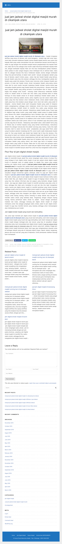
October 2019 (8, 426)
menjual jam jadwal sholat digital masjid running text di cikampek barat (43, 257)
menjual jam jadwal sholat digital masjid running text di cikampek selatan (16, 289)
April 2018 (7, 486)
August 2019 (8, 433)
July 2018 (7, 476)
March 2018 (8, 490)
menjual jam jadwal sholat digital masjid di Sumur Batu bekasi (21, 406)
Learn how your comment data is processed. (42, 383)
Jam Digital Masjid (21, 535)
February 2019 (9, 453)
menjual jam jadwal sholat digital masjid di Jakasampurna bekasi (22, 396)
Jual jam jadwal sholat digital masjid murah (20, 11)
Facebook (18, 240)
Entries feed (8, 517)
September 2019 (9, 429)
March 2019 (8, 449)
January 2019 (8, 456)
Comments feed (9, 520)
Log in (6, 513)
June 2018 (7, 480)
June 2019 (7, 439)
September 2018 (9, 470)
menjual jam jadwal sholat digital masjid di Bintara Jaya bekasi (21, 399)
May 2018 (7, 483)
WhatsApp (32, 240)
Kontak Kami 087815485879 (43, 535)
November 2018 (9, 463)
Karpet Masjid (31, 535)
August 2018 (8, 473)
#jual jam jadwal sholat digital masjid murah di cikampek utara (31, 244)
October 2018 (8, 466)
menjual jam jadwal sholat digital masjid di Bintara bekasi (20, 402)
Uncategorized (9, 505)
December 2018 (9, 459)
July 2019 (7, 436)
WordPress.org (9, 523)
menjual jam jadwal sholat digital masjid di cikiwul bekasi (19, 409)
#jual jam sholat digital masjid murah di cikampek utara (24, 246)
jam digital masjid (9, 498)
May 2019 (7, 443)
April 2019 (7, 446)
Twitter (25, 240)
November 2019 (9, 423)
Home (6, 11)
